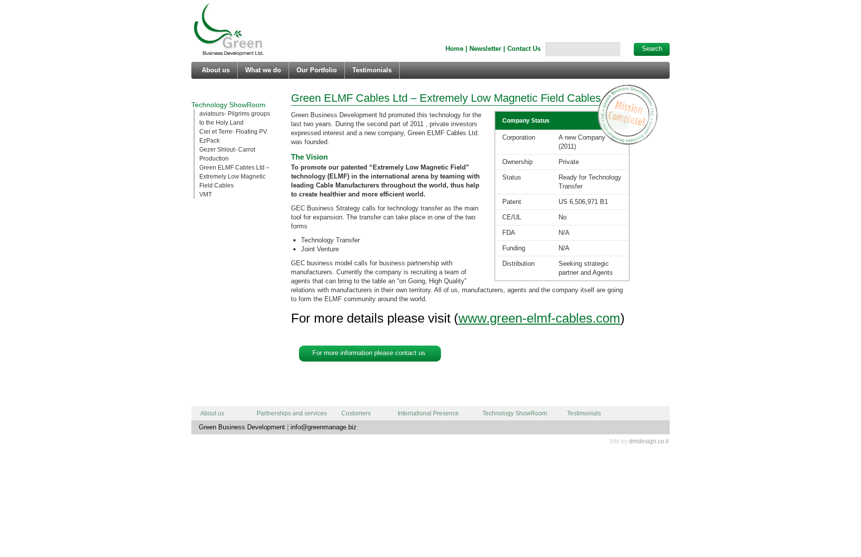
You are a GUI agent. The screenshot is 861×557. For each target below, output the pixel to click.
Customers (356, 413)
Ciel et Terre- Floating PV (233, 131)
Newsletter (485, 48)
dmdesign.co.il (649, 441)
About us (216, 70)
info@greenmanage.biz (323, 427)
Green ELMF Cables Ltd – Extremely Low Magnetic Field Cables (234, 176)
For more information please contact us (369, 353)
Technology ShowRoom (228, 105)
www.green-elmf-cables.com (539, 318)
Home (454, 48)
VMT (205, 194)
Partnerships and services (292, 413)
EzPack (209, 140)
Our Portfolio (316, 70)
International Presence (428, 413)
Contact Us (524, 48)
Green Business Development (228, 29)
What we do (263, 70)
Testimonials (372, 70)
